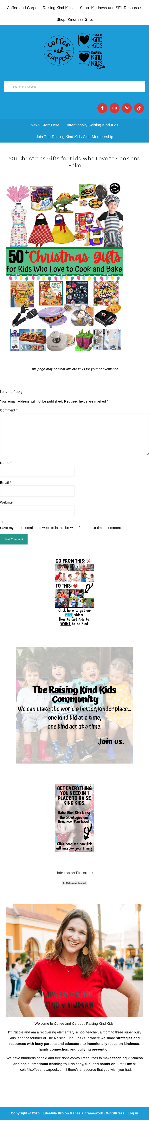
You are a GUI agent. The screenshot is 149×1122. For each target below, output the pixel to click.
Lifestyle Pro (53, 1113)
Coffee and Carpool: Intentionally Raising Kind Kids (74, 50)
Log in (133, 1113)
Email (5, 482)
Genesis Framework (86, 1113)
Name (6, 463)
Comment (8, 410)
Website (6, 502)
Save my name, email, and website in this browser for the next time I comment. (61, 528)
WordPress (115, 1113)
